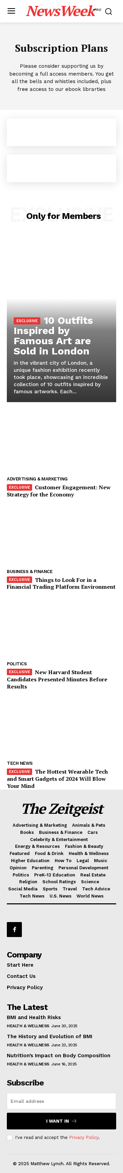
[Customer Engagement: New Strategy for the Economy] (61, 441)
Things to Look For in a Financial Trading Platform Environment (61, 583)
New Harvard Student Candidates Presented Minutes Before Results (57, 679)
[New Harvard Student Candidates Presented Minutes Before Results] (61, 626)
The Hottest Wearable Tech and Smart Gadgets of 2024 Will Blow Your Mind (57, 779)
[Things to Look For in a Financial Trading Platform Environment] (61, 534)
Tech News (20, 763)
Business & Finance (29, 571)
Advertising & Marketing (37, 479)
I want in (57, 1121)
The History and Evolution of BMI (49, 1036)
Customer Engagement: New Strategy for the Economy (59, 491)
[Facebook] (14, 929)
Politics (17, 664)
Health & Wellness (28, 1026)
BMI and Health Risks (34, 1017)
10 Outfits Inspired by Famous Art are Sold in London (53, 335)
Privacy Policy (83, 1137)
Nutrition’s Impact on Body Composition (58, 1055)
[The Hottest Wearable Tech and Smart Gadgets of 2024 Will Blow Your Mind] (61, 726)
